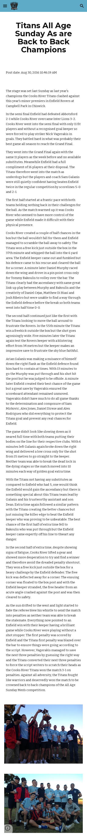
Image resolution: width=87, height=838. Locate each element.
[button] (5, 6)
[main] (43, 37)
